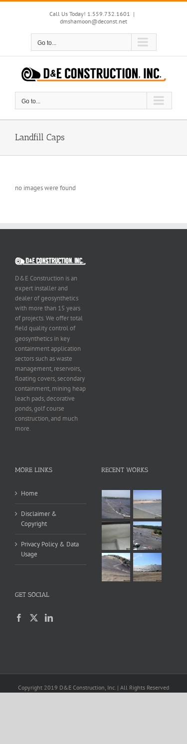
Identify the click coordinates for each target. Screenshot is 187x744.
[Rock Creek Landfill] (148, 567)
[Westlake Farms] (116, 535)
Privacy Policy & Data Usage (50, 549)
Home (29, 493)
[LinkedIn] (49, 618)
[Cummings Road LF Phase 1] (148, 535)
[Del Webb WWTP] (148, 504)
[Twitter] (34, 618)
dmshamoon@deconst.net (93, 21)
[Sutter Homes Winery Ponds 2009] (116, 504)
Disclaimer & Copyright (39, 518)
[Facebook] (19, 618)
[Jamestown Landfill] (116, 567)
